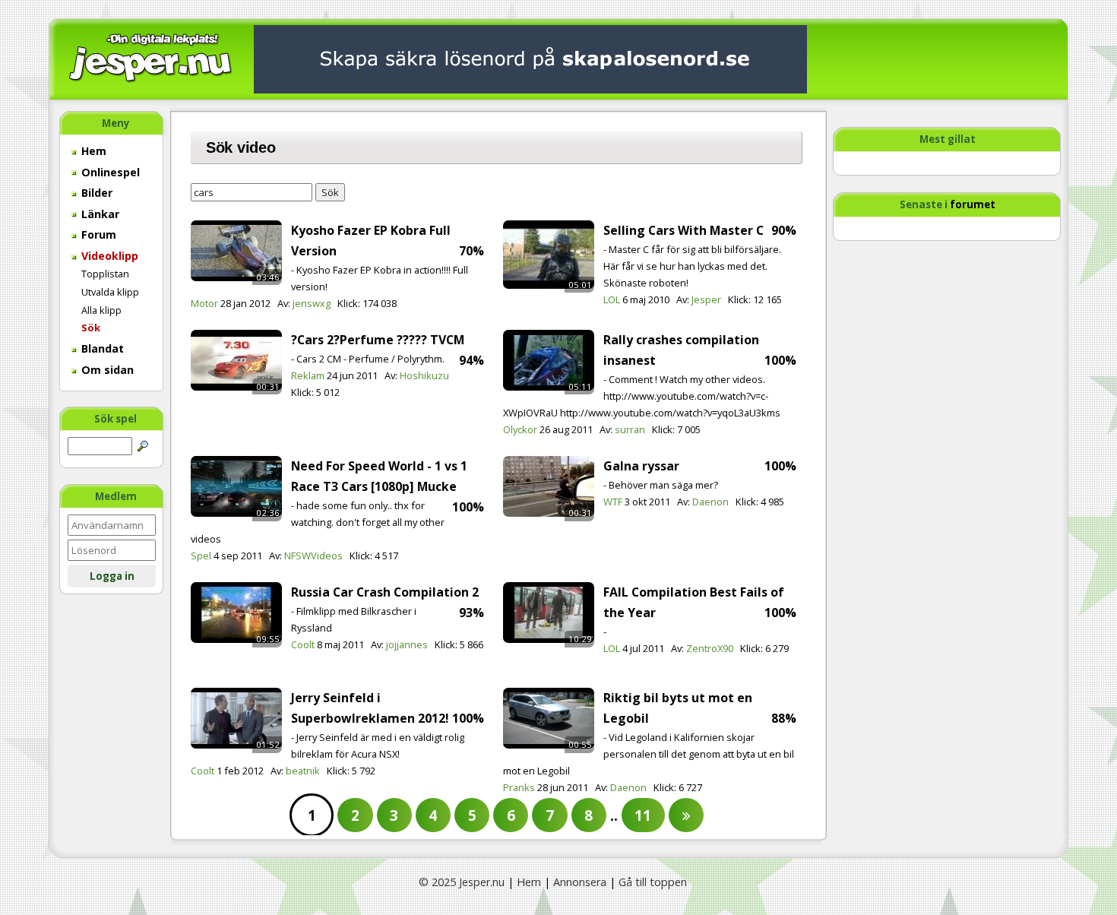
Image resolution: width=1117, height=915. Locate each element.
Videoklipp (108, 256)
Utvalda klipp (110, 292)
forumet (972, 204)
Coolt (303, 644)
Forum (97, 234)
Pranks (519, 787)
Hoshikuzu (424, 375)
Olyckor (520, 429)
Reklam (307, 375)
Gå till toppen (653, 882)
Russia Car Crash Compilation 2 (385, 592)
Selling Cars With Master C (683, 230)
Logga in (112, 576)
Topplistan (105, 273)
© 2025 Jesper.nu (462, 882)
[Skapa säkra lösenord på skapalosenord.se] (530, 58)
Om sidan (106, 370)
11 (642, 815)
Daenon (710, 501)
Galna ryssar (641, 466)
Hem (92, 151)
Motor (204, 303)
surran (630, 429)
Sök (90, 327)
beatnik (303, 770)
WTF (612, 501)
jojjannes (407, 644)
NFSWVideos (313, 555)
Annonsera (579, 882)
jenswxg (312, 303)
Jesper (706, 299)
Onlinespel (109, 172)
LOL (611, 299)
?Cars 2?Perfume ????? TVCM (377, 339)
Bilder (95, 192)
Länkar (98, 214)
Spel (201, 555)
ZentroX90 (709, 648)
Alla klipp (101, 310)
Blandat (101, 348)
